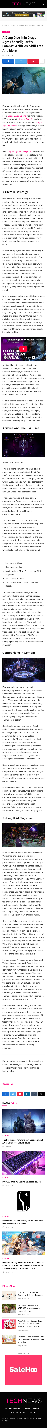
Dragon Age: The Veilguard (19, 152)
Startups (31, 1412)
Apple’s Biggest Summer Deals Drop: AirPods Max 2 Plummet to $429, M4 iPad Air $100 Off (31, 1323)
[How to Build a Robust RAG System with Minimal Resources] (9, 1295)
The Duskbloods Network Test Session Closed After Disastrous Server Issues (22, 1141)
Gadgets (26, 1409)
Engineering (14, 1409)
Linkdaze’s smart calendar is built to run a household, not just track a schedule (31, 1339)
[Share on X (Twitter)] (21, 61)
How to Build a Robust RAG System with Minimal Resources (30, 1294)
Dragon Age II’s (25, 119)
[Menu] (4, 4)
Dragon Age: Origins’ (17, 116)
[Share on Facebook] (8, 61)
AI (6, 1409)
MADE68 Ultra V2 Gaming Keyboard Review (21, 1181)
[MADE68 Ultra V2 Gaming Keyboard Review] (23, 1163)
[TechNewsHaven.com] (23, 4)
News (22, 1412)
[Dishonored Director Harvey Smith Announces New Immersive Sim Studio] (23, 1201)
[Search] (43, 4)
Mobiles (14, 1412)
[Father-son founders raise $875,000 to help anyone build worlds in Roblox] (9, 1308)
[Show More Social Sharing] (42, 61)
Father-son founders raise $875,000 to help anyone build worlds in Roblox (30, 1308)
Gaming (6, 32)
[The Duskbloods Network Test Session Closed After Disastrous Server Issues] (23, 1121)
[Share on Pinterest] (33, 61)
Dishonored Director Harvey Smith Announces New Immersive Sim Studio (22, 1222)
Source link (7, 1084)
